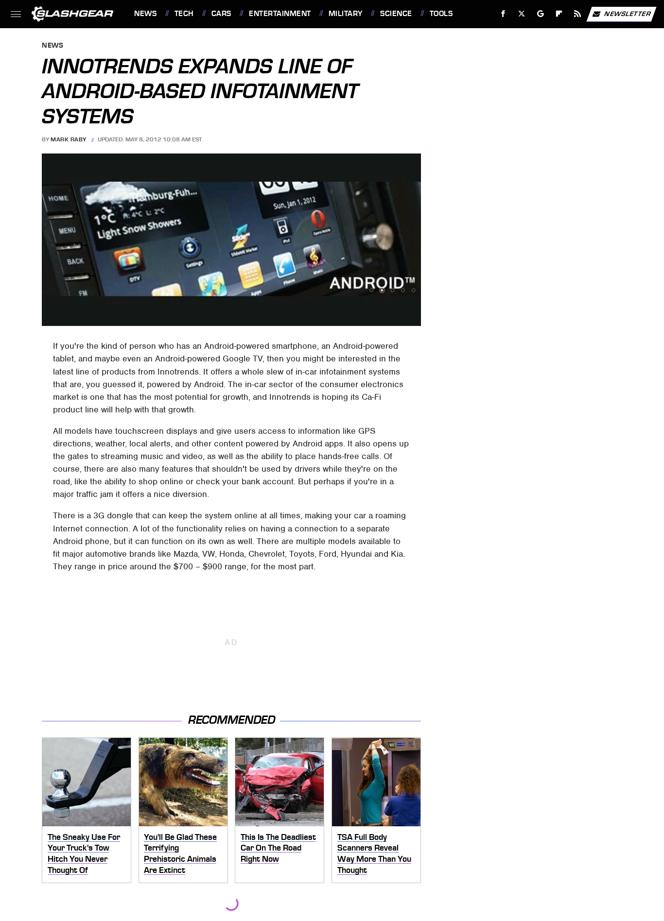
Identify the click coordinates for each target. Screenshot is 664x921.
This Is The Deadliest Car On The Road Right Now (278, 848)
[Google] (540, 13)
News (145, 13)
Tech (184, 13)
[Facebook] (503, 13)
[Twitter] (522, 13)
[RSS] (578, 13)
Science (396, 13)
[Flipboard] (559, 13)
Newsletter (627, 13)
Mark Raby (69, 139)
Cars (221, 13)
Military (346, 13)
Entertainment (280, 13)
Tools (441, 13)
